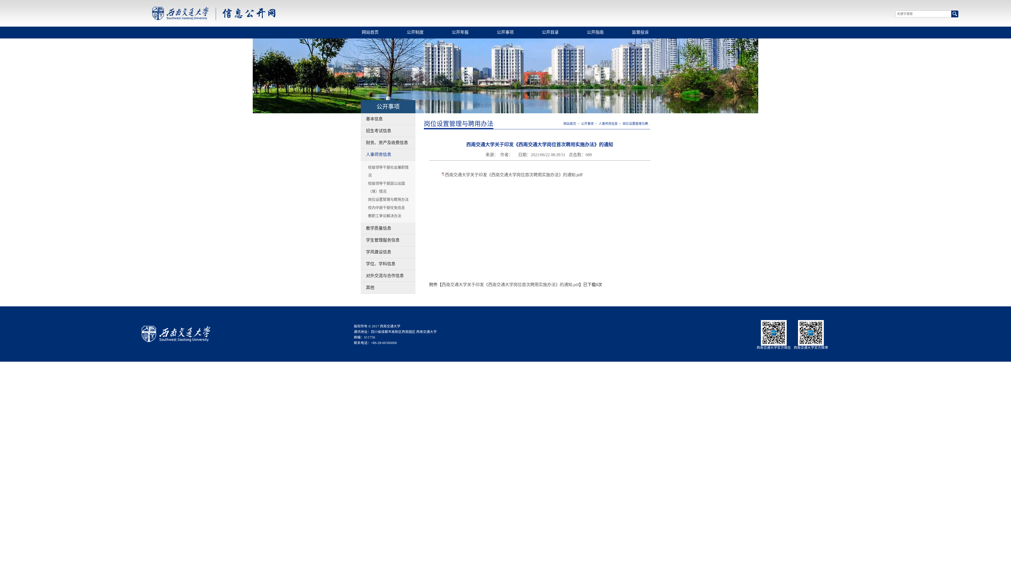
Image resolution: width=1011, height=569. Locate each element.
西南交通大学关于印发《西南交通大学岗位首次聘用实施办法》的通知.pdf (513, 175)
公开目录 (550, 32)
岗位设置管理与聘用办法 (388, 200)
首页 (214, 13)
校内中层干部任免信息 (386, 208)
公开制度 (415, 32)
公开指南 (595, 32)
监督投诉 (640, 32)
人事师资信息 (608, 124)
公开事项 (505, 32)
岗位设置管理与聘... (636, 124)
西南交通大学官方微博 (811, 348)
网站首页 (370, 32)
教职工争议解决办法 (384, 216)
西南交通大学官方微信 (774, 348)
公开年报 (460, 32)
